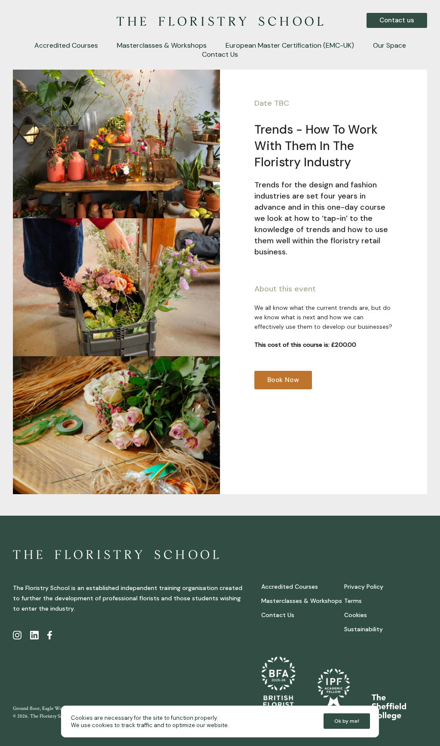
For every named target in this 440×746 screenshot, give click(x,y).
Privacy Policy (363, 586)
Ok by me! (346, 721)
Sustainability (363, 629)
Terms (353, 601)
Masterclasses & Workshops (162, 45)
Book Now (283, 380)
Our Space (389, 45)
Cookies (355, 615)
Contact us (396, 20)
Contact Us (220, 54)
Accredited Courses (66, 45)
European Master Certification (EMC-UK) (290, 45)
